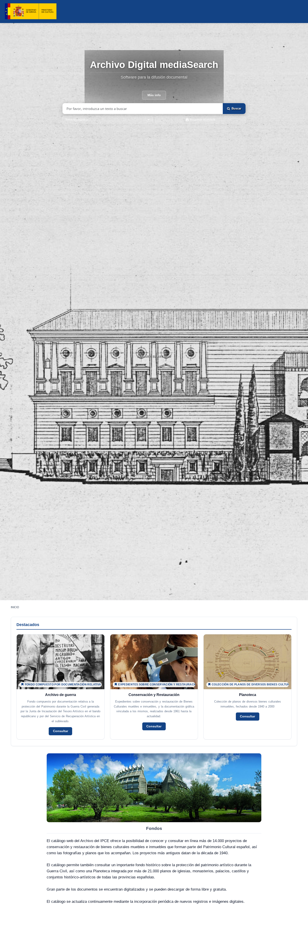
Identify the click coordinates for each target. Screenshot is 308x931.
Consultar (60, 731)
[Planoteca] (247, 686)
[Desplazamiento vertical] (154, 366)
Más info (154, 95)
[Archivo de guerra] (60, 686)
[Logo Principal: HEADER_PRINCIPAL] (31, 11)
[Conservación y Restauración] (154, 686)
